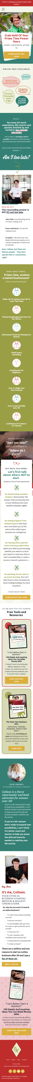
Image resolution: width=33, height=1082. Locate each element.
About (13, 1060)
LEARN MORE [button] (16, 748)
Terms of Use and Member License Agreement (16, 1066)
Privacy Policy (16, 1064)
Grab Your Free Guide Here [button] (16, 1031)
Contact (24, 1060)
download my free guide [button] (16, 55)
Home (8, 1060)
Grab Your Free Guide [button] (16, 680)
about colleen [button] (11, 964)
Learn (18, 1060)
